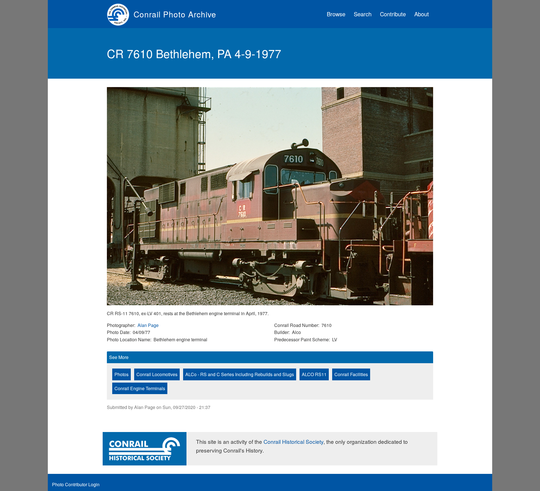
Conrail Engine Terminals (139, 388)
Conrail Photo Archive (175, 14)
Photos (121, 374)
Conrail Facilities (351, 374)
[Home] (120, 14)
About (421, 14)
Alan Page (148, 325)
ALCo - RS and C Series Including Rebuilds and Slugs (239, 374)
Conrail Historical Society (293, 441)
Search (363, 14)
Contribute (393, 14)
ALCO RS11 (314, 374)
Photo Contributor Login (76, 484)
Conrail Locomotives (156, 374)
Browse (336, 14)
